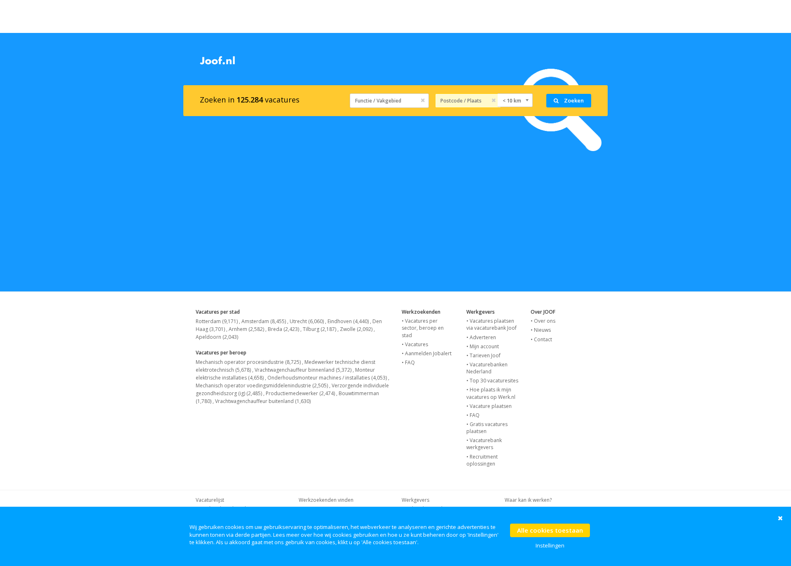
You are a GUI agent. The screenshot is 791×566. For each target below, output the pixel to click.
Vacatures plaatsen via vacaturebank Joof (491, 324)
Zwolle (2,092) (356, 329)
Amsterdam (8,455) (263, 321)
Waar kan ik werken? (528, 499)
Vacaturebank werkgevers (484, 444)
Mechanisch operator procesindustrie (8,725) (248, 362)
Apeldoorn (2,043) (217, 336)
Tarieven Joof (485, 355)
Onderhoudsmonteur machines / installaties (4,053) (327, 377)
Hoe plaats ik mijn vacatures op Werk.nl (490, 393)
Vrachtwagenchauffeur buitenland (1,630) (263, 401)
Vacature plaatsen (491, 406)
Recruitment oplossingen (482, 460)
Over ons (544, 320)
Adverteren (483, 337)
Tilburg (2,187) (319, 329)
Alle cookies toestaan (550, 530)
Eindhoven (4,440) (348, 321)
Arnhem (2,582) (246, 329)
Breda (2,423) (283, 329)
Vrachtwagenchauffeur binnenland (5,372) (303, 369)
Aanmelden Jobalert (428, 353)
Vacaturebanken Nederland (487, 368)
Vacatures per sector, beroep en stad (423, 327)
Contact (543, 339)
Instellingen (550, 545)
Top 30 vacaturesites (494, 380)
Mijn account (484, 346)
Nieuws (542, 329)
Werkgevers (415, 499)
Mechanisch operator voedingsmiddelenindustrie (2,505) (262, 385)
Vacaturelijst (210, 499)
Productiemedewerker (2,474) (300, 393)
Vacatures (416, 344)
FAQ (410, 362)
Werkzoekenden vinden (326, 499)
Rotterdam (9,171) (217, 321)
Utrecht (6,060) (307, 321)
